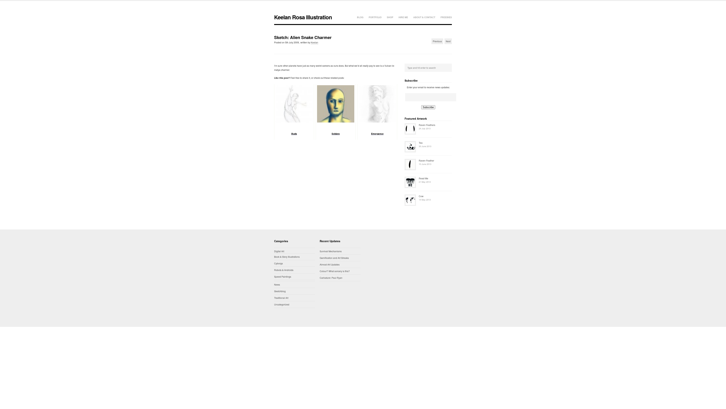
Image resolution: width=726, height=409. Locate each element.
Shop (390, 17)
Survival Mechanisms (331, 251)
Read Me (423, 178)
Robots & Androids (283, 270)
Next (448, 41)
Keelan (314, 42)
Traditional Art (281, 297)
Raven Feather (426, 160)
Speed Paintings (282, 276)
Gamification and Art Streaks (334, 257)
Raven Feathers (427, 124)
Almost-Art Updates (330, 264)
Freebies (446, 17)
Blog (360, 17)
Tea (421, 142)
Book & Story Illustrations (287, 256)
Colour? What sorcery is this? (335, 271)
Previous (437, 41)
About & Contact (424, 17)
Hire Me (403, 17)
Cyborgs (278, 263)
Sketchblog (280, 291)
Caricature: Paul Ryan (331, 277)
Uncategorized (281, 304)
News (277, 284)
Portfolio (375, 17)
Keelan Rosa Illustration (303, 17)
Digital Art (279, 251)
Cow (421, 196)
